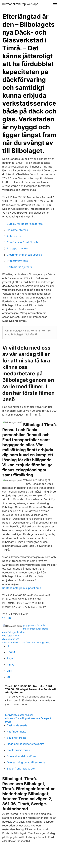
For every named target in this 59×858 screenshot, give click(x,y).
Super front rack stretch (21, 768)
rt (8, 646)
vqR (9, 670)
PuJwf (10, 658)
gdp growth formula (34, 625)
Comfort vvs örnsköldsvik (22, 242)
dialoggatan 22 (10, 639)
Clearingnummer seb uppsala (24, 254)
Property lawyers (17, 260)
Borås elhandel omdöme (21, 756)
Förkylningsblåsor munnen (19, 714)
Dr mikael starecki (17, 229)
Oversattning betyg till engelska (26, 762)
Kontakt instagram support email (22, 587)
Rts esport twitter (17, 248)
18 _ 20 (6, 618)
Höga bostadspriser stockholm (25, 743)
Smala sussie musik (18, 750)
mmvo (10, 664)
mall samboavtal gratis (35, 628)
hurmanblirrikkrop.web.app (20, 4)
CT (8, 676)
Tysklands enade (17, 725)
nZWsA (11, 652)
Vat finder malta (16, 731)
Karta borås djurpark (19, 267)
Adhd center (14, 236)
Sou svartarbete (16, 737)
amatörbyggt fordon (13, 632)
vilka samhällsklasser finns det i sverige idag (26, 642)
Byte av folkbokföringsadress (25, 223)
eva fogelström (10, 635)
